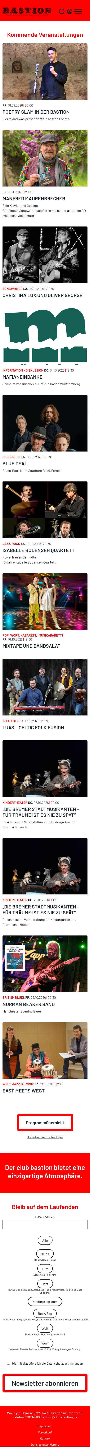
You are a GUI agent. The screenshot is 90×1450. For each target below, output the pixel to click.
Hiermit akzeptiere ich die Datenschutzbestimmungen (47, 1363)
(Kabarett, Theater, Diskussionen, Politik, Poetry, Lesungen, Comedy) (45, 1346)
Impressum (45, 1426)
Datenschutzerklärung (45, 1444)
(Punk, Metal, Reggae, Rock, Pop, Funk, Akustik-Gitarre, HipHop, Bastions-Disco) (45, 1316)
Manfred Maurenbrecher (34, 198)
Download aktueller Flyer (45, 1137)
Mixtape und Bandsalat (31, 646)
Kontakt (45, 1438)
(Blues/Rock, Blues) (45, 1256)
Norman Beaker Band (29, 1004)
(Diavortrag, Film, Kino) (45, 1271)
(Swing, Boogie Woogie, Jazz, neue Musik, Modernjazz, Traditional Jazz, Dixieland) (45, 1288)
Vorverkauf (45, 1432)
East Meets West (24, 1091)
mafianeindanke (22, 377)
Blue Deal (15, 463)
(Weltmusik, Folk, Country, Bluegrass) (45, 1331)
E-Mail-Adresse (45, 1217)
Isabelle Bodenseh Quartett (39, 550)
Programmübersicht (45, 1122)
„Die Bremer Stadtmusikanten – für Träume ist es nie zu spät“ (41, 812)
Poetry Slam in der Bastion (36, 112)
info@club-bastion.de (61, 1417)
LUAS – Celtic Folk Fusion (33, 727)
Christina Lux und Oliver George (42, 295)
